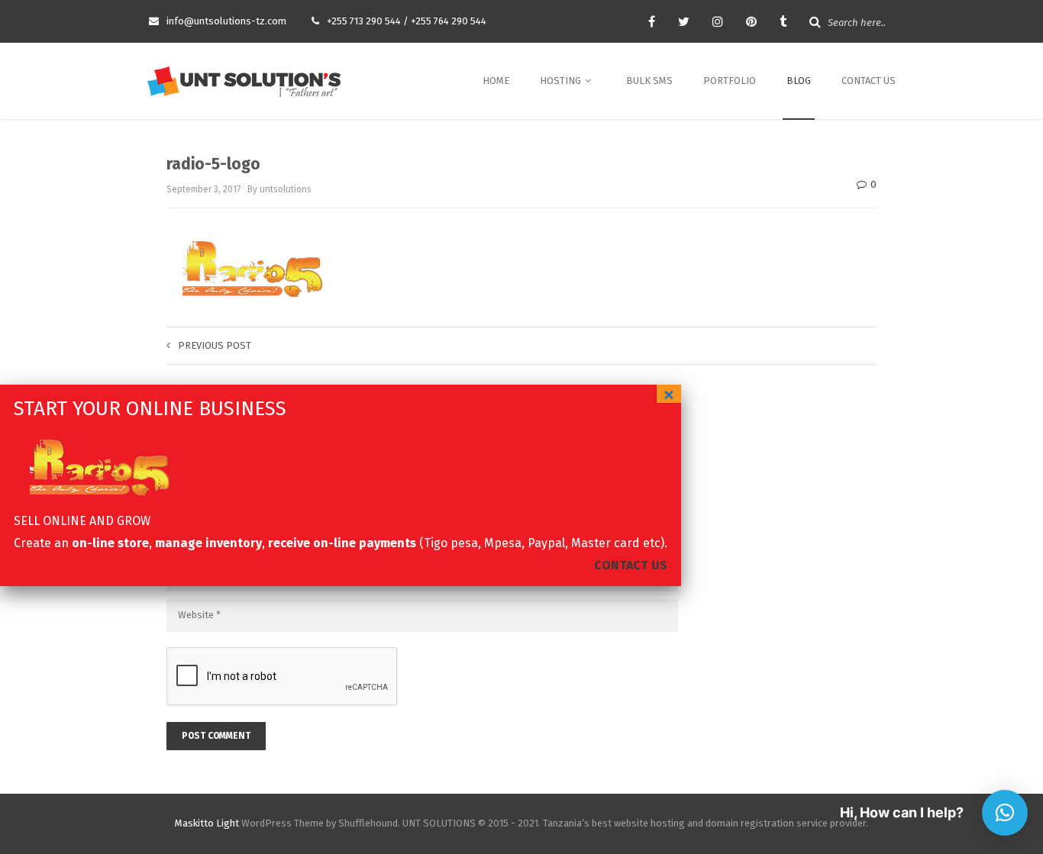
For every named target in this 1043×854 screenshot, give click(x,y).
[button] (1005, 813)
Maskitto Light (207, 823)
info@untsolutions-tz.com (226, 21)
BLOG (798, 80)
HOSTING (561, 80)
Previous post (214, 345)
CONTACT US (868, 80)
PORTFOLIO (729, 80)
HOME (496, 80)
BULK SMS (649, 80)
